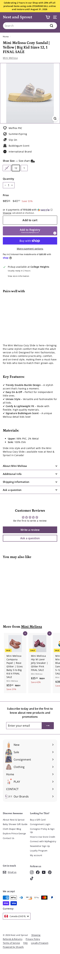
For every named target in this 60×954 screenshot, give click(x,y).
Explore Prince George (14, 833)
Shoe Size (16, 160)
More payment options (30, 248)
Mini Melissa (10, 57)
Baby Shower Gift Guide (15, 824)
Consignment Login (40, 824)
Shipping (7, 212)
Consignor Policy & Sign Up (42, 830)
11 (6, 168)
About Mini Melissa (15, 466)
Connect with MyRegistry (43, 841)
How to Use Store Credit (42, 836)
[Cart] (48, 17)
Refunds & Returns (12, 939)
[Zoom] (55, 118)
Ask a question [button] (30, 538)
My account (36, 855)
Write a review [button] (30, 530)
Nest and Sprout (17, 17)
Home (6, 36)
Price (6, 195)
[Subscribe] (48, 725)
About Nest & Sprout (14, 819)
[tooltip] (54, 233)
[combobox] (30, 25)
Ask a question (12, 490)
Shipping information (16, 481)
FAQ (25, 942)
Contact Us (8, 838)
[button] (30, 209)
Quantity (8, 178)
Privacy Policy (33, 939)
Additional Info (12, 474)
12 (15, 168)
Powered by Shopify (13, 946)
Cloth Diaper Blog (12, 828)
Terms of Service (11, 942)
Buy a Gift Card (38, 819)
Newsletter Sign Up (40, 846)
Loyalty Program (38, 850)
